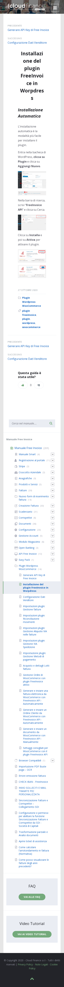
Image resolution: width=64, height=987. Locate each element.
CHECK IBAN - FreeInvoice (33, 781)
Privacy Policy (25, 964)
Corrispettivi (25, 517)
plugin (26, 318)
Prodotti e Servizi (28, 484)
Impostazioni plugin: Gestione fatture (34, 608)
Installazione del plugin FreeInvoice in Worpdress (35, 587)
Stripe (22, 466)
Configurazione (27, 529)
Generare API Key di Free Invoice (28, 30)
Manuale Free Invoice (28, 448)
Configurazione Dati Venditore (27, 43)
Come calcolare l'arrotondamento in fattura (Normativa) (34, 850)
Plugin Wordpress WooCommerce (31, 301)
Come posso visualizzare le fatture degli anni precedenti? (34, 863)
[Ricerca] (50, 423)
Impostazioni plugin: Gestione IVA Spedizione (34, 644)
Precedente (15, 25)
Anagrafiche (25, 478)
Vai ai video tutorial (32, 934)
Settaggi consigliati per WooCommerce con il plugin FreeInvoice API (35, 751)
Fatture (23, 490)
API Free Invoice (28, 553)
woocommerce (31, 327)
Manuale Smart (27, 454)
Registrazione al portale (32, 460)
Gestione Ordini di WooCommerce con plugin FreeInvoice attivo (34, 679)
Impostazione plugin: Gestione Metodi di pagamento (34, 656)
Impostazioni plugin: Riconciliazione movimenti (34, 619)
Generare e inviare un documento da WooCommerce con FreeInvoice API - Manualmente (35, 735)
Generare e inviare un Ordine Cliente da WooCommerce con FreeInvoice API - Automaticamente (35, 716)
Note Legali (41, 964)
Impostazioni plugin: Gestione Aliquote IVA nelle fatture (35, 631)
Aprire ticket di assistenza (33, 841)
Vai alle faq (32, 897)
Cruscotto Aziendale (30, 472)
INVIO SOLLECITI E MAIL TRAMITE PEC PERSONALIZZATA (32, 791)
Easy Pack (24, 559)
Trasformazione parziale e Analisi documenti (33, 833)
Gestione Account (28, 535)
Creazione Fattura (29, 505)
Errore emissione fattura (32, 775)
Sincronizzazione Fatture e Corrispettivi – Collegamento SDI (33, 803)
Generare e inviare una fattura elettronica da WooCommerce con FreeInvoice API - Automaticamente (35, 697)
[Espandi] (52, 454)
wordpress (28, 323)
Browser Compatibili (30, 760)
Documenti (25, 523)
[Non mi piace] (39, 385)
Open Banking (26, 547)
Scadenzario (25, 511)
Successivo (15, 38)
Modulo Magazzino (29, 541)
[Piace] (23, 385)
